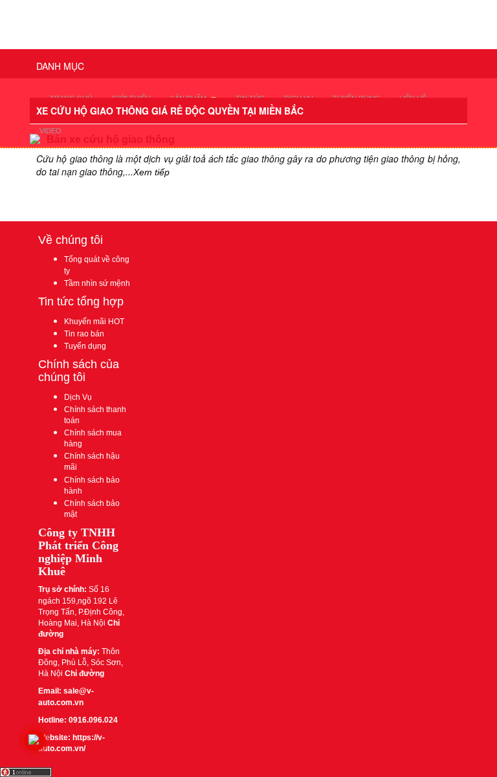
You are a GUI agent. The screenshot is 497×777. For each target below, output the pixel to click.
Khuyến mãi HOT (94, 321)
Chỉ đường (83, 673)
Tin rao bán (84, 333)
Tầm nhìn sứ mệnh (97, 283)
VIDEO (50, 131)
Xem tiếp (151, 172)
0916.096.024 (93, 720)
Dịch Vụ (78, 397)
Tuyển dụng (85, 346)
